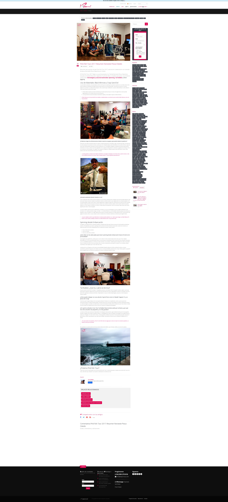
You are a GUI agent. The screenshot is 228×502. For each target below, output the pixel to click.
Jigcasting (134, 94)
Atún (133, 67)
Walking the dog (135, 92)
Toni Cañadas (91, 379)
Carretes (134, 127)
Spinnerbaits (142, 162)
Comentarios (84, 66)
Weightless (145, 94)
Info (122, 6)
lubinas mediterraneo (136, 146)
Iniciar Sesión (133, 6)
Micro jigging (143, 99)
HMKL (134, 133)
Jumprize (82, 19)
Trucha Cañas (143, 178)
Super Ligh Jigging (136, 100)
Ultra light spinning (136, 96)
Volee (145, 101)
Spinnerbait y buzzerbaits (137, 163)
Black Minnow (111, 18)
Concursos (139, 130)
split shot (138, 103)
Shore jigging (139, 97)
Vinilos (134, 148)
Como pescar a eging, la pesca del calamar (142, 192)
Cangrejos (134, 135)
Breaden (146, 129)
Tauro (138, 180)
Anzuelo (140, 153)
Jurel (139, 67)
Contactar (145, 498)
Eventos (134, 170)
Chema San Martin (136, 169)
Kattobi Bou (138, 156)
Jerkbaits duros (142, 134)
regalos (140, 137)
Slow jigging (137, 18)
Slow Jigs (138, 124)
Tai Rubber (118, 77)
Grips (136, 158)
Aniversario (143, 135)
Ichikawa (138, 142)
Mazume (143, 182)
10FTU (134, 156)
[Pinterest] (139, 474)
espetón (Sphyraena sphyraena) (138, 80)
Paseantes (134, 130)
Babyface (142, 129)
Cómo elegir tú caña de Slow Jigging (142, 205)
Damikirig (145, 103)
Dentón (138, 75)
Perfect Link (139, 144)
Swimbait (134, 119)
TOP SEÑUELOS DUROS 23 (137, 177)
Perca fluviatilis (144, 71)
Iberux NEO (142, 158)
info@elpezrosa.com (123, 477)
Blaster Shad (142, 152)
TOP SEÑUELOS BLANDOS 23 (137, 176)
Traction (137, 105)
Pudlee (136, 133)
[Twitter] (135, 474)
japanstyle (134, 180)
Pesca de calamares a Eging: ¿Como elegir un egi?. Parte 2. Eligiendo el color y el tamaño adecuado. (139, 198)
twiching (140, 92)
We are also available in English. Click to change (113, 0)
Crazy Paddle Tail (135, 131)
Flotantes (134, 124)
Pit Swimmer (135, 159)
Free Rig (134, 101)
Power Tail (142, 124)
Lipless (137, 122)
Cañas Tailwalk (86, 396)
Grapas (140, 182)
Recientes (142, 187)
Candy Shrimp (142, 141)
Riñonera (137, 162)
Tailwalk (141, 18)
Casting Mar (138, 99)
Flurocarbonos (144, 130)
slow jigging (141, 100)
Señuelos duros (142, 123)
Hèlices (143, 163)
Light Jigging (142, 93)
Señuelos (138, 116)
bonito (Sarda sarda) (136, 77)
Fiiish (144, 18)
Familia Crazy (135, 126)
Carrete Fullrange (143, 180)
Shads (137, 117)
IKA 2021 (134, 152)
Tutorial (134, 117)
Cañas (134, 122)
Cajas (146, 156)
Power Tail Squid (135, 137)
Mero (133, 70)
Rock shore (139, 104)
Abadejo (141, 73)
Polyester (143, 155)
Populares (136, 187)
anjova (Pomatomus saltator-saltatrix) (139, 74)
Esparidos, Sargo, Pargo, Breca (129, 18)
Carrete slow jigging (136, 149)
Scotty (138, 141)
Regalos (140, 131)
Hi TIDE (144, 153)
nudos (138, 164)
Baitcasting (144, 104)
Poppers (134, 160)
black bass (134, 81)
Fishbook (138, 127)
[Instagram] (137, 474)
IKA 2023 (137, 170)
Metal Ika (134, 103)
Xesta (133, 134)
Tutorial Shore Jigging (141, 167)
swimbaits (134, 164)
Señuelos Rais (85, 405)
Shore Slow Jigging (136, 107)
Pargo (145, 69)
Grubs (134, 162)
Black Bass (134, 64)
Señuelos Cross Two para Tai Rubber (91, 402)
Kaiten (142, 142)
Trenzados (137, 134)
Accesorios (138, 138)
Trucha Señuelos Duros (136, 178)
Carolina (137, 101)
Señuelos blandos (136, 123)
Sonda (143, 144)
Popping (134, 99)
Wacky (145, 100)
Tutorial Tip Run (138, 148)
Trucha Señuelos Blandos (137, 151)
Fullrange (134, 141)
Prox (133, 158)
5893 (91, 66)
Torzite (145, 142)
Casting (138, 94)
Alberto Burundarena (143, 169)
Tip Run (146, 96)
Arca (138, 158)
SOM (133, 181)
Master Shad (135, 155)
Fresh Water (118, 487)
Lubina (116, 18)
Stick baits (138, 135)
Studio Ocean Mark (136, 140)
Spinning (103, 18)
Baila (136, 71)
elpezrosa (145, 116)
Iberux (144, 115)
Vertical (144, 97)
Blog (127, 6)
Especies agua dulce (136, 73)
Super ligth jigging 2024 (136, 173)
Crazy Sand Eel (120, 18)
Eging (133, 93)
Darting (142, 103)
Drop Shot (142, 101)
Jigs (146, 120)
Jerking (134, 90)
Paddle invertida (142, 140)
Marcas (117, 6)
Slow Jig (134, 129)
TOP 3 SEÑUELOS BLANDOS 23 (138, 171)
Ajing (140, 90)
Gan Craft (134, 115)
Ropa (137, 160)
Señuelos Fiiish (86, 393)
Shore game (135, 104)
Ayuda (135, 3)
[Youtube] (141, 474)
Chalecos (142, 181)
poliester (141, 164)
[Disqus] (105, 445)
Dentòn (94, 18)
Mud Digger (144, 126)
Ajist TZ (142, 138)
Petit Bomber (135, 166)
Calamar (139, 71)
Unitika (144, 131)
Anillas (138, 152)
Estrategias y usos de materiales (97, 77)
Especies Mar (99, 18)
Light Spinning (142, 88)
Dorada (141, 75)
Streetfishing (142, 96)
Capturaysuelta (135, 182)
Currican (137, 90)
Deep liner (139, 155)
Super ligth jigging (144, 146)
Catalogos (138, 129)
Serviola (136, 67)
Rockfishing (134, 97)
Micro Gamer (139, 119)
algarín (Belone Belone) (136, 78)
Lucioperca (137, 70)
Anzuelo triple (137, 181)
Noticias (85, 10)
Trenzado (144, 137)
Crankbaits (142, 156)
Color (144, 159)
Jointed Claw (142, 120)
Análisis (134, 138)
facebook (90, 382)
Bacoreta (134, 75)
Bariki (146, 152)
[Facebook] (133, 474)
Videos (142, 116)
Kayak (146, 163)
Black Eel (143, 117)
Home (81, 10)
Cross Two (140, 145)
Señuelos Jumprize (87, 399)
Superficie (137, 93)
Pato (139, 122)
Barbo (134, 71)
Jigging (107, 18)
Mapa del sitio (140, 498)
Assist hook (135, 144)
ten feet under (135, 167)
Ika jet (134, 105)
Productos (111, 6)
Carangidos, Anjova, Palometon (138, 69)
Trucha (145, 66)
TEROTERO (143, 166)
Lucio (145, 64)
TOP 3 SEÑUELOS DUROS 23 (137, 174)
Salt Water (118, 484)
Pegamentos (144, 151)
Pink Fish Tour (143, 122)
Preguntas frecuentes (133, 498)
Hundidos (134, 142)
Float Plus (139, 126)
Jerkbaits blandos (142, 160)
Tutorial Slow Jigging (136, 120)
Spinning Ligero (135, 89)
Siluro (142, 78)
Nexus (139, 166)
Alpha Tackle (143, 127)
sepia (145, 75)
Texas (141, 94)
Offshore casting (135, 153)
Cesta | (143, 6)
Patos (140, 117)
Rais (146, 144)
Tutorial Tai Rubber (142, 133)
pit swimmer (140, 159)
